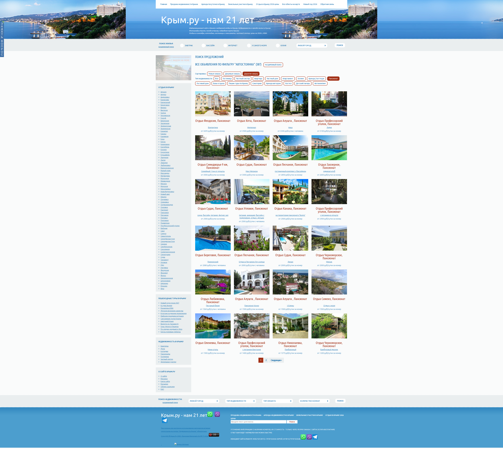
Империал (251, 127)
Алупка (163, 94)
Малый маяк (166, 170)
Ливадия (164, 163)
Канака (163, 134)
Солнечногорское (168, 252)
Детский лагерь (303, 83)
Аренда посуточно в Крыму (213, 4)
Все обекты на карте (291, 4)
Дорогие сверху (251, 74)
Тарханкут (164, 260)
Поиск (340, 45)
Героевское (165, 115)
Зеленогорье (166, 126)
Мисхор (164, 184)
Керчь (163, 142)
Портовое (165, 220)
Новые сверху (215, 74)
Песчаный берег (213, 306)
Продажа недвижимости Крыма (184, 4)
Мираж (329, 262)
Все (216, 79)
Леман (290, 262)
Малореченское (167, 168)
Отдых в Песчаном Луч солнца (251, 262)
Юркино (164, 286)
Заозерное (165, 123)
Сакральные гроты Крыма (171, 319)
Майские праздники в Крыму (172, 316)
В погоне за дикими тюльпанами (174, 313)
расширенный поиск (166, 47)
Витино (163, 107)
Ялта (162, 288)
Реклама (164, 379)
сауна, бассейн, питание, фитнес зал (212, 215)
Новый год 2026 (310, 4)
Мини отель (213, 350)
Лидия (329, 127)
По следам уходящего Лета (171, 329)
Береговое (165, 105)
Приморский (212, 262)
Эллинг (301, 79)
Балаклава (165, 100)
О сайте (164, 376)
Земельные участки (168, 362)
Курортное (165, 152)
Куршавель (165, 155)
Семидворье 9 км (168, 241)
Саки (163, 231)
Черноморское (167, 278)
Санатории (257, 83)
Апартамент (288, 79)
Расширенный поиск (273, 65)
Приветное (165, 223)
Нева (290, 127)
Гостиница (227, 79)
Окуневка (164, 199)
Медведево (165, 176)
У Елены (290, 306)
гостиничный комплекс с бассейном (290, 171)
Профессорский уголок (170, 226)
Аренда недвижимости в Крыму (279, 415)
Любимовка (165, 165)
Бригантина (213, 127)
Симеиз (164, 244)
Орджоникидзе (167, 205)
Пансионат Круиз (251, 306)
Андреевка (165, 97)
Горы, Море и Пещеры (170, 326)
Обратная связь (327, 4)
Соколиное (165, 249)
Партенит (164, 210)
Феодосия (165, 270)
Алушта (163, 92)
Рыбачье (164, 228)
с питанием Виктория (251, 350)
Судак (163, 257)
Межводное (165, 181)
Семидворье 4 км (168, 239)
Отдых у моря (329, 306)
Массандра (165, 173)
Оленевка (165, 202)
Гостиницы (165, 356)
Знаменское (165, 128)
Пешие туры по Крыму (238, 83)
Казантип (164, 131)
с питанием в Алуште (329, 215)
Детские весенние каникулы (172, 311)
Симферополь (166, 247)
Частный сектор (167, 359)
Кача (162, 139)
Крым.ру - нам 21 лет (207, 19)
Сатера (163, 233)
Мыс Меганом (252, 171)
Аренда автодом (273, 83)
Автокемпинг (320, 83)
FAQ (162, 389)
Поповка (164, 218)
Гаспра (163, 113)
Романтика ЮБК (167, 308)
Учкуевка (164, 268)
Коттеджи (164, 351)
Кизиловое (165, 144)
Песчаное (164, 215)
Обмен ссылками (168, 386)
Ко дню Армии (166, 305)
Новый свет (165, 194)
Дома (163, 349)
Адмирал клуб (329, 171)
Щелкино (164, 283)
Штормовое (165, 281)
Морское (164, 186)
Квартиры (164, 346)
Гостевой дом (203, 83)
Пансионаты (165, 354)
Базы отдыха (218, 83)
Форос (163, 275)
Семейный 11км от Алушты (213, 171)
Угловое (164, 262)
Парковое (165, 212)
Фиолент (164, 273)
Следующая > (276, 360)
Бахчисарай (165, 102)
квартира (258, 79)
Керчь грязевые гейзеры (171, 332)
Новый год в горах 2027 (170, 303)
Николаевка (165, 189)
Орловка (164, 207)
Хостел (288, 83)
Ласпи (163, 160)
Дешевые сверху (232, 74)
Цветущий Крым (167, 321)
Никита (163, 197)
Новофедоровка (167, 191)
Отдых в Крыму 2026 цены (267, 4)
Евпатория (165, 121)
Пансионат (333, 79)
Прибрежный (290, 350)
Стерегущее (165, 254)
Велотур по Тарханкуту (170, 324)
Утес (162, 265)
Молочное (165, 178)
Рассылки (164, 384)
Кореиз (164, 149)
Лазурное (164, 157)
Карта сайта (165, 381)
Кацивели (164, 136)
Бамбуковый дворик (329, 350)
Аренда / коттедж (316, 79)
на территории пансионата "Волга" (290, 215)
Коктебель (165, 147)
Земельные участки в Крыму (240, 4)
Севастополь (166, 236)
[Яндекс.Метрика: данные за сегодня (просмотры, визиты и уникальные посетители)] (181, 444)
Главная (163, 4)
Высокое (164, 110)
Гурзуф (163, 118)
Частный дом (272, 79)
